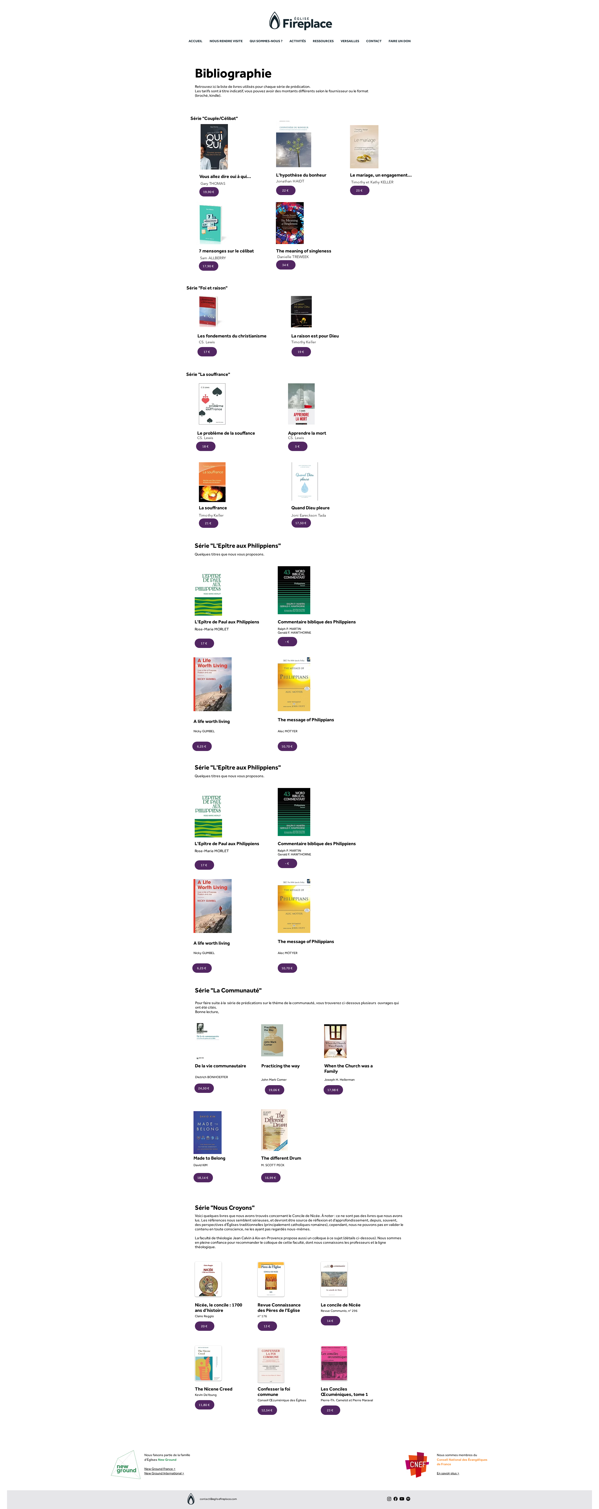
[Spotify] (408, 1499)
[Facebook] (395, 1499)
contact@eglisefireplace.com (218, 1499)
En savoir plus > (448, 1473)
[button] (323, 41)
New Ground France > (159, 1469)
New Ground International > (164, 1473)
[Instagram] (389, 1499)
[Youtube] (402, 1499)
